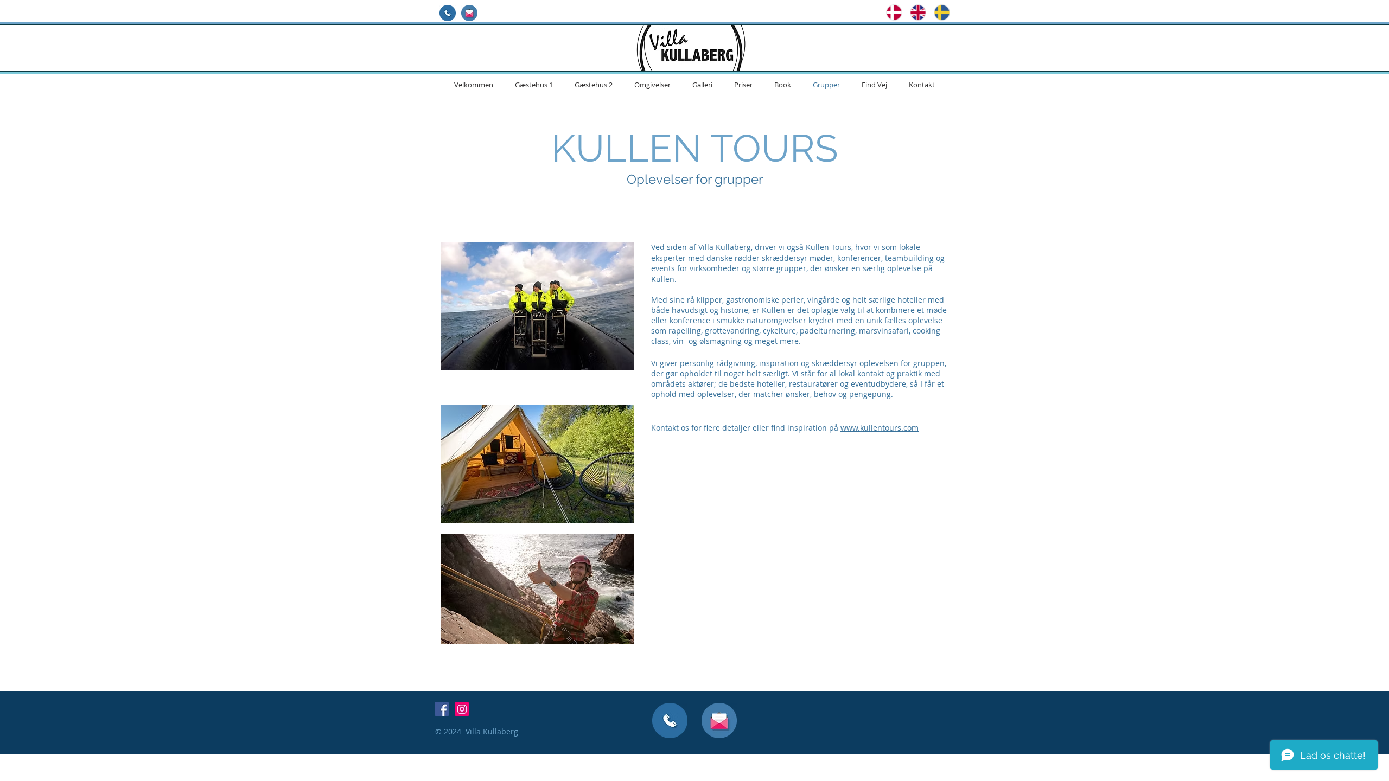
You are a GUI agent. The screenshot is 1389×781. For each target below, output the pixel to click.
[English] (914, 12)
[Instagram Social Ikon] (462, 709)
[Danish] (890, 12)
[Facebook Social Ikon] (442, 709)
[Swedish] (938, 12)
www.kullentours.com (879, 427)
